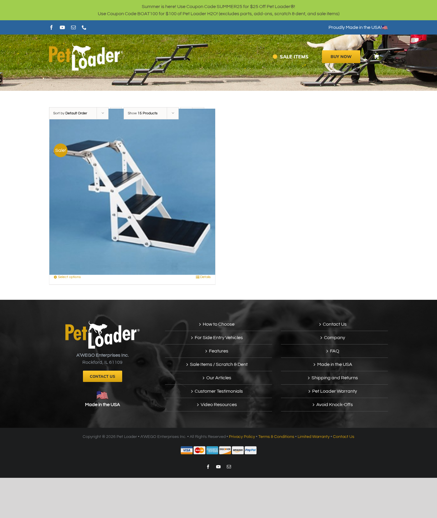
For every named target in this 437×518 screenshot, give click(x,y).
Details (205, 277)
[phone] (84, 27)
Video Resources (219, 404)
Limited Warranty (314, 437)
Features (218, 351)
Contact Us (335, 324)
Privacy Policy (242, 437)
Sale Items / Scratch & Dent (219, 364)
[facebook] (51, 27)
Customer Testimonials (219, 391)
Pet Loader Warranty (334, 391)
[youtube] (62, 27)
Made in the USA (102, 404)
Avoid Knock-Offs (334, 404)
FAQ (334, 351)
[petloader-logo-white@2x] (86, 45)
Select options (69, 277)
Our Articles (218, 377)
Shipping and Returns (335, 377)
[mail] (73, 27)
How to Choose (219, 324)
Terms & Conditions (276, 437)
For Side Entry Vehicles (219, 337)
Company (334, 337)
